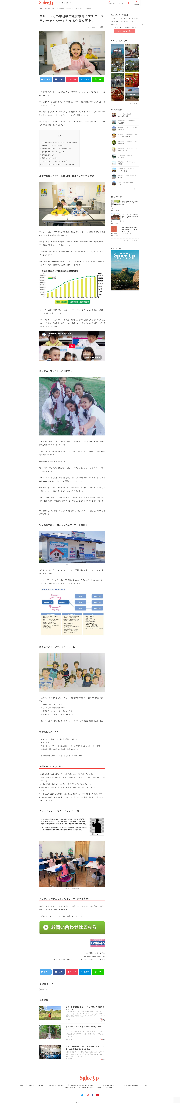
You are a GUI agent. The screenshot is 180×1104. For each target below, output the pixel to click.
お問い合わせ (109, 1087)
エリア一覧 (133, 189)
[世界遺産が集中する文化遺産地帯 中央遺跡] (115, 124)
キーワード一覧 (131, 103)
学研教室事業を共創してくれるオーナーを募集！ (56, 149)
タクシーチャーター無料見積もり (105, 1085)
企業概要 (22, 1085)
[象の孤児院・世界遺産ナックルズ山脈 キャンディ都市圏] (115, 137)
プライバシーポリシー (69, 1087)
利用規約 (99, 1087)
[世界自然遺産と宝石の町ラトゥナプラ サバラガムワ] (115, 151)
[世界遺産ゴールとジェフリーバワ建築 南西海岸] (115, 130)
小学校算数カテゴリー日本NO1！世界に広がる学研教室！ (59, 142)
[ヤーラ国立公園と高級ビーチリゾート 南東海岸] (115, 158)
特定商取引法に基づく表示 (86, 1087)
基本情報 (47, 8)
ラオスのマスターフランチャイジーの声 (53, 161)
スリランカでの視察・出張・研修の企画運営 (82, 1085)
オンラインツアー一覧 (130, 240)
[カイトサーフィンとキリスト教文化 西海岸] (115, 178)
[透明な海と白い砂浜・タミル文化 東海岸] (115, 165)
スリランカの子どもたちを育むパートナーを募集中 (57, 164)
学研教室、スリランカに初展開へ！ (52, 145)
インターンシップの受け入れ (36, 1085)
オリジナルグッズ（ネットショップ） (57, 1085)
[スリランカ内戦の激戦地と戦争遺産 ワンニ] (115, 185)
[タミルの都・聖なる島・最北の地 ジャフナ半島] (115, 172)
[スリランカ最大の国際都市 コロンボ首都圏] (115, 117)
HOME (41, 8)
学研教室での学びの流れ (48, 158)
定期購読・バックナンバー (149, 1085)
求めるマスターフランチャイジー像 (52, 152)
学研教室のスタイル (47, 155)
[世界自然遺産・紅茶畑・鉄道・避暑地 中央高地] (115, 144)
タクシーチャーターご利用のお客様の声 (128, 1085)
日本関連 (44, 989)
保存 (102, 27)
